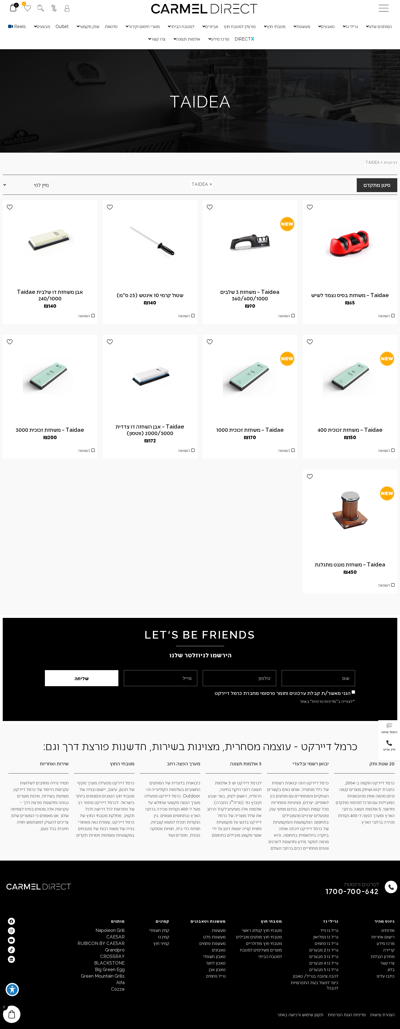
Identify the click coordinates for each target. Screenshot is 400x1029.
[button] (389, 729)
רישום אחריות (383, 936)
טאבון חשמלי (214, 956)
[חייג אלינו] (389, 743)
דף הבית (390, 162)
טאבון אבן (217, 969)
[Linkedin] (11, 959)
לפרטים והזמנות (361, 883)
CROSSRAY (112, 956)
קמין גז (163, 936)
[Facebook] (11, 921)
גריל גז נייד (329, 930)
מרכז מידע (386, 943)
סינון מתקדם (377, 184)
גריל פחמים (216, 975)
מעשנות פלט (214, 936)
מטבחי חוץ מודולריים (264, 943)
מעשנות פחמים (212, 943)
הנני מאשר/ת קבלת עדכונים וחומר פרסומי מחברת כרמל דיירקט (283, 693)
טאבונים (219, 949)
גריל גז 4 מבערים (323, 962)
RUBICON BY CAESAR (101, 943)
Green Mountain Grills (103, 975)
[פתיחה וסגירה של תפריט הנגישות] (12, 989)
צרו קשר (387, 962)
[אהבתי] (310, 207)
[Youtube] (11, 940)
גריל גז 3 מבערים (323, 956)
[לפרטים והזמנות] (391, 887)
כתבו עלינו (386, 975)
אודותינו (388, 930)
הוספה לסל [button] (350, 317)
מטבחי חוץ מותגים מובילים (259, 936)
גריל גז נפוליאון (325, 936)
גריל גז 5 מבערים (323, 969)
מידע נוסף (150, 452)
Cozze (118, 988)
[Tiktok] (11, 949)
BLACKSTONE (109, 962)
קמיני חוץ (161, 943)
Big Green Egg (110, 969)
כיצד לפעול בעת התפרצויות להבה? (314, 985)
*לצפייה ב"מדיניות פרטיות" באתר (327, 701)
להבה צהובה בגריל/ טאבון (315, 975)
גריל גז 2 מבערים (323, 949)
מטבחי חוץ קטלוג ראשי (262, 930)
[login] (67, 8)
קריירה (389, 949)
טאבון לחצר (216, 962)
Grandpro (115, 949)
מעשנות (219, 930)
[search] (40, 8)
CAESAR (115, 936)
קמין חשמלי (159, 930)
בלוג (391, 969)
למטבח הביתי (270, 956)
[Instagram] (11, 930)
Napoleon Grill (110, 930)
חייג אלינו (389, 749)
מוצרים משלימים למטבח (261, 949)
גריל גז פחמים (326, 943)
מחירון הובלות (383, 956)
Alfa (120, 982)
